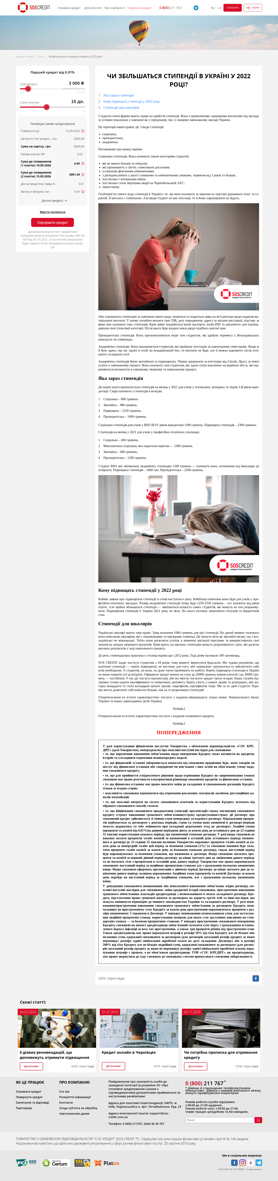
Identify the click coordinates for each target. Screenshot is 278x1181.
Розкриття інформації (75, 1097)
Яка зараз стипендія (118, 95)
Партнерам (24, 1108)
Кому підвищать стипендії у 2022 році (131, 101)
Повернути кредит (29, 1097)
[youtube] (250, 1162)
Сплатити (233, 7)
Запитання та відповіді (32, 1102)
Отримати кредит (28, 1091)
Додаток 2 (179, 723)
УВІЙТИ (256, 7)
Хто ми (64, 1091)
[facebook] (234, 1162)
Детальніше (31, 1066)
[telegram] (259, 1162)
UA (219, 8)
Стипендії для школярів (121, 107)
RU (213, 8)
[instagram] (242, 1162)
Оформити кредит (52, 223)
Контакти (66, 1102)
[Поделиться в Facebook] (256, 978)
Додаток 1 (179, 708)
